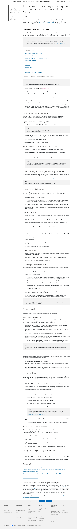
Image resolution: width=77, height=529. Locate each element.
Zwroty (17, 512)
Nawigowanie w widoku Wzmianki (31, 69)
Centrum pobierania (19, 508)
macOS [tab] (34, 29)
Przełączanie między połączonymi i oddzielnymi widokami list (37, 58)
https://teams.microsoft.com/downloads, (52, 82)
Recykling (17, 515)
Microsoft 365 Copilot (41, 518)
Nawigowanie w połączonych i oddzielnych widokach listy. (49, 178)
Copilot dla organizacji (7, 510)
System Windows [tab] (27, 29)
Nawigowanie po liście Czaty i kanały (32, 55)
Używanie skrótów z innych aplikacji (14, 18)
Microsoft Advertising (41, 516)
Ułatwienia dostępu (13, 6)
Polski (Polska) (7, 525)
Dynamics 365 (40, 513)
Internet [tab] (47, 29)
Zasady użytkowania (39, 526)
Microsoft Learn (53, 509)
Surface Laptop (6, 508)
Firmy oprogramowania (54, 519)
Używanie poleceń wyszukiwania (31, 62)
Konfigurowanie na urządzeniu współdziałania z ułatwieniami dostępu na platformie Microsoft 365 (42, 473)
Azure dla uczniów (30, 522)
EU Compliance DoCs (62, 526)
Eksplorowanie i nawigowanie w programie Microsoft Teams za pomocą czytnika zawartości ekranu (42, 475)
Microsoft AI (40, 506)
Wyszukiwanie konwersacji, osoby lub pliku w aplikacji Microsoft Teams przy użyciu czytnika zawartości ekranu (44, 469)
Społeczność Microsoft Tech (54, 514)
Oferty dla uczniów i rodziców (32, 520)
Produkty (32, 1)
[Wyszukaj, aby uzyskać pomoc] (69, 1)
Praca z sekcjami (28, 65)
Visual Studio (52, 521)
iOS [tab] (38, 29)
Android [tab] (42, 29)
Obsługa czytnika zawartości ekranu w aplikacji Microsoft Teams (15, 9)
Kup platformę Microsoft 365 (46, 1)
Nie (49, 501)
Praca (63, 506)
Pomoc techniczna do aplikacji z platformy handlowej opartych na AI (55, 512)
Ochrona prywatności (65, 512)
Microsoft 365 (24, 1)
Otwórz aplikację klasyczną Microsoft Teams (33, 53)
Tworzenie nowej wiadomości (30, 60)
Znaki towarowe (46, 526)
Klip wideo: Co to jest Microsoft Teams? (30, 478)
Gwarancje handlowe (19, 517)
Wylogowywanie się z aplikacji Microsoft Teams (34, 72)
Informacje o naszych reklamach (53, 526)
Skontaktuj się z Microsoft (24, 526)
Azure (39, 511)
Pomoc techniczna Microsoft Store (20, 510)
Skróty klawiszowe (13, 16)
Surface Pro (5, 506)
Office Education (30, 515)
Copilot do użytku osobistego (8, 512)
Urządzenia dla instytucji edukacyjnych (31, 509)
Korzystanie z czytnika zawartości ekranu (14, 13)
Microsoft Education (30, 506)
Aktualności (63, 510)
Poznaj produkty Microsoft (7, 515)
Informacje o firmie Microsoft (66, 508)
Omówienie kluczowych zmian (44, 381)
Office (29, 1)
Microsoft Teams (40, 520)
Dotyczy (25, 16)
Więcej (37, 1)
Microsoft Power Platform (54, 517)
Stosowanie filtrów (28, 67)
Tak (42, 501)
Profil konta (17, 506)
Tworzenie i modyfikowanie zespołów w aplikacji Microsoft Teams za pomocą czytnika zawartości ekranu (43, 466)
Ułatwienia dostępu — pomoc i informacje (46, 22)
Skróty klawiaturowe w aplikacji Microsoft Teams (32, 471)
